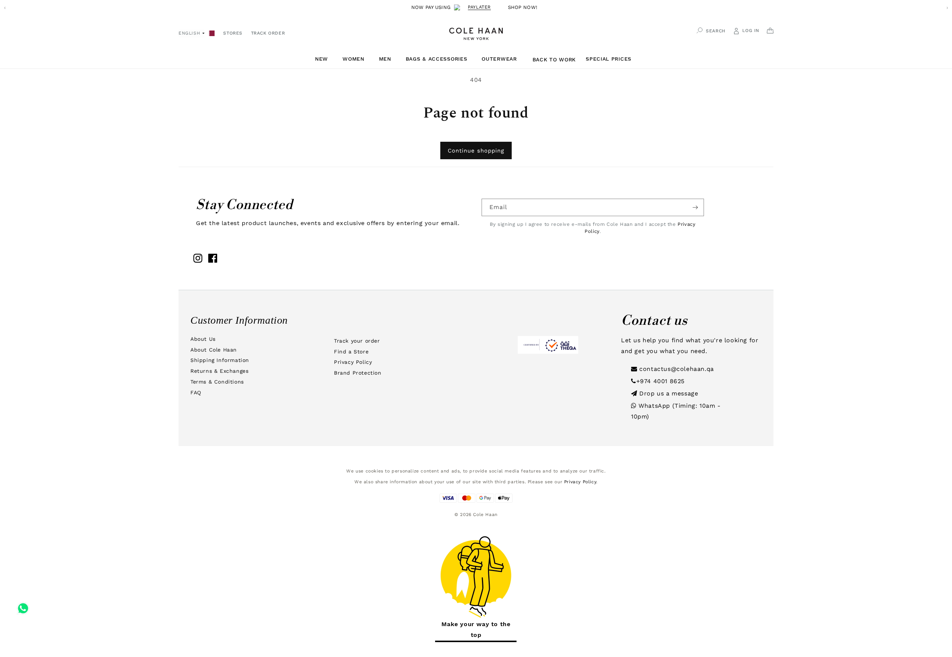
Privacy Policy (353, 362)
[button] (324, 59)
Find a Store (351, 352)
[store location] (212, 32)
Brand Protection (358, 373)
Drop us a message (667, 393)
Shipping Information (219, 360)
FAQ (195, 392)
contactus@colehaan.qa (675, 368)
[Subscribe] (695, 207)
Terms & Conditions (217, 382)
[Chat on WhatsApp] (23, 605)
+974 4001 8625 (660, 381)
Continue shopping (476, 150)
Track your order (357, 341)
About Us (203, 339)
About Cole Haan (213, 350)
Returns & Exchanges (219, 371)
